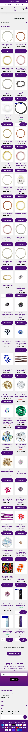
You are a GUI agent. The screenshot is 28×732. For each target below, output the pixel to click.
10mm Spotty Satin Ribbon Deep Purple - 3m (20, 633)
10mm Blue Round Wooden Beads (7, 369)
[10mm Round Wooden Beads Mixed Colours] (7, 568)
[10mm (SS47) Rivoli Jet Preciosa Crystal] (7, 304)
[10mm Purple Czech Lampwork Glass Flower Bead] (21, 489)
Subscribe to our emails (7, 713)
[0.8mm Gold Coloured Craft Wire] (21, 205)
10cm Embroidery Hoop (7, 285)
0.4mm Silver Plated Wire (7, 92)
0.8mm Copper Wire (7, 213)
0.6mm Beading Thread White (7, 116)
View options (7, 51)
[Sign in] (23, 9)
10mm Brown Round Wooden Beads (21, 369)
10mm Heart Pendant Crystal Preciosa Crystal (20, 446)
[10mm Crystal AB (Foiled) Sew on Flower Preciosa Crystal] (7, 411)
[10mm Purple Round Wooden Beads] (7, 517)
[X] (15, 711)
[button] (5, 294)
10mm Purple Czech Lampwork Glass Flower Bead (21, 501)
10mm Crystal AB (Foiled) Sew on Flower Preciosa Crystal (7, 422)
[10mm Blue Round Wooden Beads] (7, 359)
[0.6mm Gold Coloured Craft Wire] (7, 156)
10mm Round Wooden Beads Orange (20, 578)
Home (2, 13)
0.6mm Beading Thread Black (21, 92)
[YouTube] (9, 711)
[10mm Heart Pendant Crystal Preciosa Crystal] (21, 436)
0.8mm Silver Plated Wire (21, 238)
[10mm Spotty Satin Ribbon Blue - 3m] (7, 621)
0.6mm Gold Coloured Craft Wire (7, 164)
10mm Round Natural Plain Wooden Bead (20, 553)
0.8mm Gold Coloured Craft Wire (20, 214)
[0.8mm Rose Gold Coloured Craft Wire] (7, 229)
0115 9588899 (6, 695)
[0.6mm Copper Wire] (21, 133)
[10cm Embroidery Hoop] (7, 277)
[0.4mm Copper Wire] (21, 36)
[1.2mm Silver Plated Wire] (7, 253)
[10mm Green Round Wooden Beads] (21, 411)
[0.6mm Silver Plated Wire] (7, 180)
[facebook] (12, 711)
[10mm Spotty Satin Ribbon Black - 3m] (21, 594)
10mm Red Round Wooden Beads (20, 527)
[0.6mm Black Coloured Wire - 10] (21, 108)
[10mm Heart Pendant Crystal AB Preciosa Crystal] (7, 436)
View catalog (2, 9)
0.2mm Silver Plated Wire (7, 45)
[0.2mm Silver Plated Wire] (7, 36)
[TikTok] (18, 711)
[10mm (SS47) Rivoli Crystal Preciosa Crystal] (21, 277)
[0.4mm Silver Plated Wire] (7, 84)
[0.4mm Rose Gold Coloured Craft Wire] (21, 60)
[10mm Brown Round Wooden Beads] (21, 359)
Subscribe (14, 679)
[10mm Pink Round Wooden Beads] (7, 489)
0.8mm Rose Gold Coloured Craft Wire (7, 238)
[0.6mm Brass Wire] (7, 133)
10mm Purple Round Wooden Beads (7, 527)
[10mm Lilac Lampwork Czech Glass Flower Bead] (21, 462)
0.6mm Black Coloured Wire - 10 (21, 116)
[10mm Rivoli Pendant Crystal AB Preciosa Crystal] (7, 542)
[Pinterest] (5, 711)
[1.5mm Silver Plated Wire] (21, 253)
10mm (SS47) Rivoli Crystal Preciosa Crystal (21, 288)
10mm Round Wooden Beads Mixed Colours (7, 576)
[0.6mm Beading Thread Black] (21, 84)
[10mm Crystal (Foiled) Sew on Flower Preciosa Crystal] (21, 385)
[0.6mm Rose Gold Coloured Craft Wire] (21, 156)
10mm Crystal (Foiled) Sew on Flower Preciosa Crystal (21, 396)
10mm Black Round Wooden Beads (7, 342)
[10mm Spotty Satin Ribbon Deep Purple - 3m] (21, 621)
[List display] (26, 22)
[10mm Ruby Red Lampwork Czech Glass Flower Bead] (7, 594)
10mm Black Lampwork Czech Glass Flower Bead (21, 316)
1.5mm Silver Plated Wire (21, 262)
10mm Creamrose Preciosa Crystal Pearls (7, 395)
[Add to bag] (23, 124)
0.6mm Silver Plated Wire (7, 188)
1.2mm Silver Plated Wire (7, 262)
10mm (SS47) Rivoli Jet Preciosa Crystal (7, 315)
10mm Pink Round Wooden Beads (7, 500)
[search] (5, 9)
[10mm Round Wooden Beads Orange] (21, 568)
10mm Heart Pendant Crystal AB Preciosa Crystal (7, 446)
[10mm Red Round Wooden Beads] (21, 517)
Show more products (14, 653)
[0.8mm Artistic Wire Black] (21, 180)
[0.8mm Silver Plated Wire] (21, 229)
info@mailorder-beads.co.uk (10, 697)
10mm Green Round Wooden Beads (21, 421)
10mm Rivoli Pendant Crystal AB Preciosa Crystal (7, 552)
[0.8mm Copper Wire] (7, 205)
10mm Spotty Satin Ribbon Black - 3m (20, 604)
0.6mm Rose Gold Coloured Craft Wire (21, 164)
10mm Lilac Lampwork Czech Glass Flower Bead (20, 473)
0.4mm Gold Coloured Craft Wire (7, 68)
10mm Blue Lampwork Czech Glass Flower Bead (20, 343)
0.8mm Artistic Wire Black (21, 190)
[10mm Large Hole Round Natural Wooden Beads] (7, 462)
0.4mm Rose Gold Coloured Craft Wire (21, 68)
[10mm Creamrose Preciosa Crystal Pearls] (7, 385)
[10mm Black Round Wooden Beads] (7, 332)
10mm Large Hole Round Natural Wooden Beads (7, 471)
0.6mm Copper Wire (21, 141)
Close (26, 1)
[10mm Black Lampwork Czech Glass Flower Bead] (21, 304)
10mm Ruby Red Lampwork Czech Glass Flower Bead (7, 605)
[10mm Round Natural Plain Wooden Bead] (21, 542)
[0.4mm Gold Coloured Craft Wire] (7, 60)
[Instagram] (2, 711)
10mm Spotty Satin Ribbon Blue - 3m (7, 632)
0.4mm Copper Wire (21, 44)
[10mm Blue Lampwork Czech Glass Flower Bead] (21, 332)
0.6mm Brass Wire (7, 141)
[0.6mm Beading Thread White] (7, 108)
